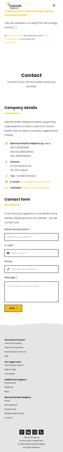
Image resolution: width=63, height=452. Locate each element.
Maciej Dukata (14, 35)
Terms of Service (31, 437)
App (46, 35)
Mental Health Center (14, 413)
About (7, 400)
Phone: (8, 261)
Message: (10, 277)
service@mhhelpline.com (35, 182)
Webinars (9, 387)
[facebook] (21, 432)
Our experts (10, 373)
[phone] (41, 432)
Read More (10, 42)
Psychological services (15, 351)
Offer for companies (14, 347)
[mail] (34, 432)
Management (11, 405)
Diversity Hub (10, 409)
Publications (10, 383)
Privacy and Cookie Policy (31, 440)
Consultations (11, 39)
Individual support (13, 343)
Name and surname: (17, 229)
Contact (8, 417)
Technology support (14, 365)
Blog (7, 391)
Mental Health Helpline (36, 187)
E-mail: (9, 245)
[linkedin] (28, 432)
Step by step (10, 369)
